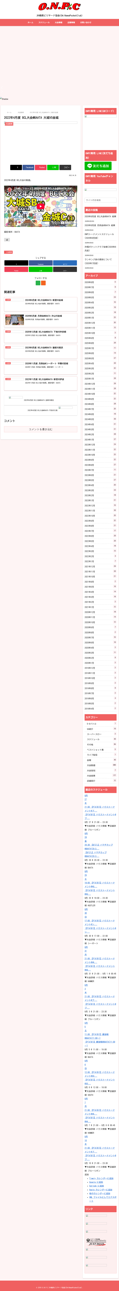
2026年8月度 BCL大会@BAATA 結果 (100, 216)
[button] (59, 88)
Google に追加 (96, 1182)
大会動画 (9, 252)
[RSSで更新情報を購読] (43, 283)
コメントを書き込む (41, 429)
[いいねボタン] (7, 239)
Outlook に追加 (96, 1186)
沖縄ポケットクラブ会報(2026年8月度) (100, 249)
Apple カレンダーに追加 (100, 1190)
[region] (59, 64)
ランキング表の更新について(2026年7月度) (98, 261)
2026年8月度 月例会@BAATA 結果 (100, 225)
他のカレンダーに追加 (99, 1193)
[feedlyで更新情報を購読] (38, 283)
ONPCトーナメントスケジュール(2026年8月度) (99, 236)
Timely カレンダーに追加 (101, 1178)
